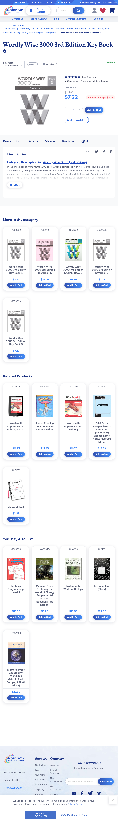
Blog (56, 18)
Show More (15, 184)
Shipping (39, 789)
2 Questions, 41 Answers (77, 81)
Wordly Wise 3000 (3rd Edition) (65, 162)
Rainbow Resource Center (14, 760)
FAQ (37, 769)
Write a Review (100, 81)
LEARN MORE (65, 2)
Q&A (85, 141)
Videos (50, 141)
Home (6, 28)
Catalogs (98, 18)
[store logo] (13, 10)
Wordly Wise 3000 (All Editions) (81, 28)
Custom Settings (74, 815)
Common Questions (76, 18)
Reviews (68, 141)
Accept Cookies (40, 815)
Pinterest (103, 151)
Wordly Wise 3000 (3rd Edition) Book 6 (40, 32)
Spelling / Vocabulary (20, 28)
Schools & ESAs (39, 18)
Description (12, 141)
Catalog (54, 794)
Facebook (110, 151)
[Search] (78, 10)
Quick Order (18, 25)
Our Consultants (56, 779)
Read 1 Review (88, 76)
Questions (40, 774)
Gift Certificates (55, 788)
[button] (94, 10)
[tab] (12, 142)
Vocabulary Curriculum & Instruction (48, 28)
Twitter (96, 151)
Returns (39, 794)
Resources (40, 779)
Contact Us (17, 18)
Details (32, 141)
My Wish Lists (103, 11)
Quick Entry (41, 784)
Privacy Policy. (75, 804)
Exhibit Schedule (55, 771)
